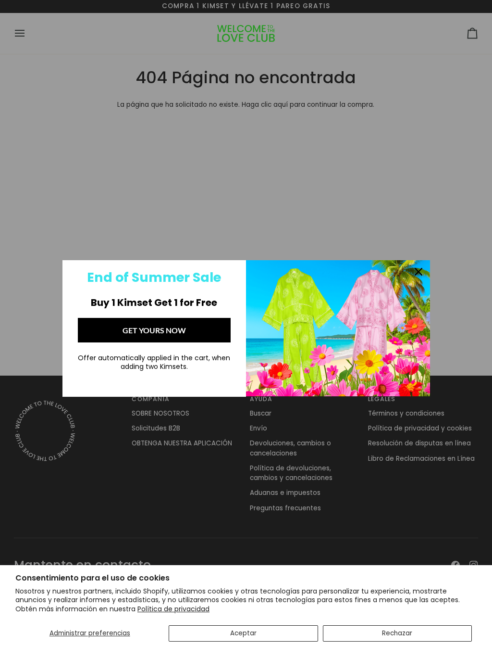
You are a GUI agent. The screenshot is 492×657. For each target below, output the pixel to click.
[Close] (418, 271)
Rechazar (397, 633)
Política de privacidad (173, 609)
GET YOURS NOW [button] (154, 330)
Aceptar (243, 633)
